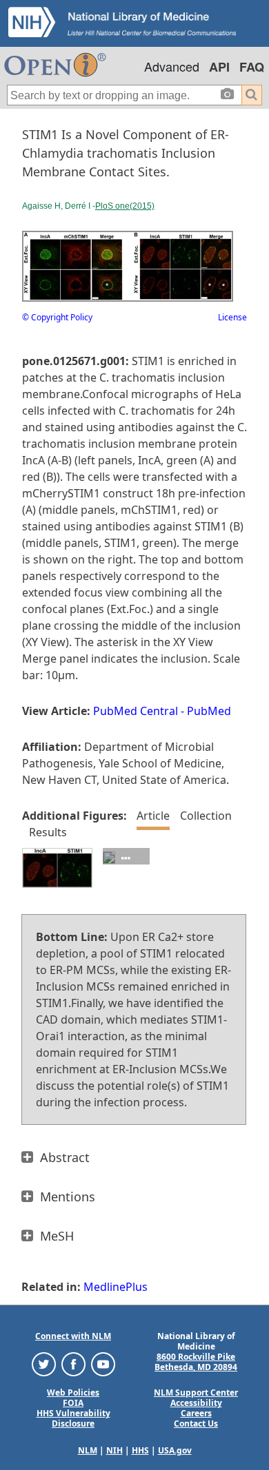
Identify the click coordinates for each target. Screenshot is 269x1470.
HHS (140, 1450)
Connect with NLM (73, 1336)
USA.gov (175, 1450)
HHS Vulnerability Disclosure (73, 1418)
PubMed (209, 710)
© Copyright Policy (57, 317)
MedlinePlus (115, 1286)
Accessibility (196, 1403)
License (232, 317)
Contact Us (196, 1423)
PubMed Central (135, 710)
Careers (196, 1413)
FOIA (73, 1403)
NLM (87, 1450)
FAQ (251, 67)
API (219, 67)
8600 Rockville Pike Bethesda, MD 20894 (196, 1362)
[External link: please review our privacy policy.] (44, 1363)
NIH (114, 1450)
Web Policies (73, 1392)
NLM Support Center (196, 1392)
